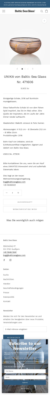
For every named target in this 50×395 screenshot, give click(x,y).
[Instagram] (10, 259)
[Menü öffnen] (3, 11)
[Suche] (42, 11)
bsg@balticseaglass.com (14, 182)
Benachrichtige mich (25, 209)
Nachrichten (8, 279)
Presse (6, 292)
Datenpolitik (8, 297)
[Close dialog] (45, 341)
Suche (6, 275)
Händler (6, 284)
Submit (25, 382)
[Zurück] (17, 68)
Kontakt (6, 301)
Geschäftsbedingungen (13, 288)
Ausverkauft (25, 202)
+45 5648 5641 (9, 252)
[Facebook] (4, 259)
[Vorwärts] (32, 68)
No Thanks (25, 388)
